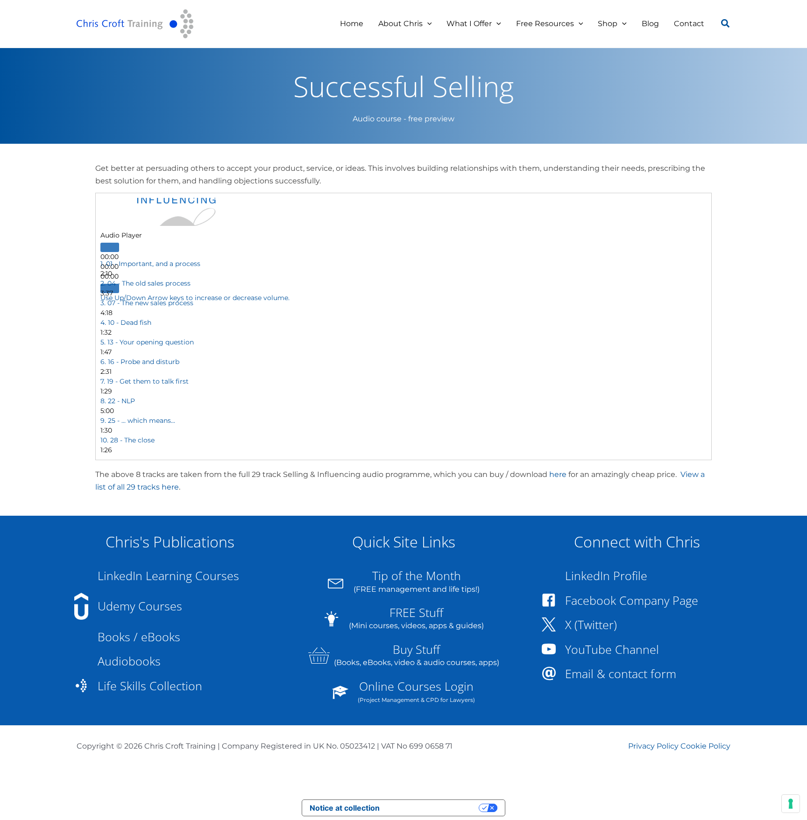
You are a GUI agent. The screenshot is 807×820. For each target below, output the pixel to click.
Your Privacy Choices (434, 808)
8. (117, 401)
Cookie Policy (705, 746)
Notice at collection (345, 808)
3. (146, 303)
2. (145, 283)
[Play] (109, 247)
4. (125, 322)
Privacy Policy (653, 746)
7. (144, 381)
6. (139, 361)
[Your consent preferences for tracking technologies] (791, 804)
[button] (427, 23)
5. (147, 342)
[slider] (195, 298)
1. (150, 263)
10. (127, 440)
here (557, 474)
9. (137, 420)
